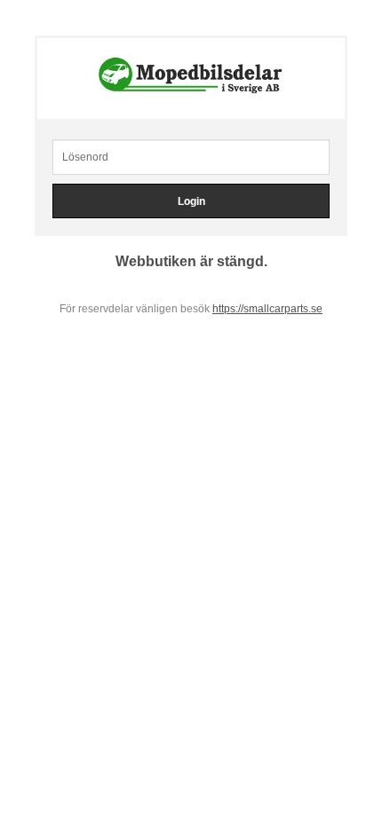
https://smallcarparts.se (267, 309)
